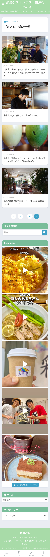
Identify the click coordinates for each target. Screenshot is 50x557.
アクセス (42, 540)
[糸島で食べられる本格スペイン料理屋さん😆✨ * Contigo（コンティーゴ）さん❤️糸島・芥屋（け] (25, 270)
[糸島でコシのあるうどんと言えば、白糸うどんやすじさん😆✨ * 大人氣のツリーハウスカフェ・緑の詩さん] (25, 317)
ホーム (15, 537)
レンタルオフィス (27, 11)
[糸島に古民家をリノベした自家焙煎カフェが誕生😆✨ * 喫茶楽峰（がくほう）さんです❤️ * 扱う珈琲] (25, 458)
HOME (26, 532)
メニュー (6, 555)
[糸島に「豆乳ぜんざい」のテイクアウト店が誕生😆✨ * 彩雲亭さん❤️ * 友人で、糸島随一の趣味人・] (25, 364)
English (25, 544)
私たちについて (31, 540)
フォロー (18, 555)
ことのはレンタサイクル (13, 540)
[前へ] (13, 216)
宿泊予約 (4, 11)
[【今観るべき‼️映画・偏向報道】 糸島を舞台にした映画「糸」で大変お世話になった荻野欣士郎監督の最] (25, 411)
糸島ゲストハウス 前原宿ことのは (25, 4)
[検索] (44, 232)
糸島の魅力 (14, 11)
